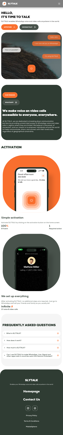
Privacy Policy (31, 416)
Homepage (31, 391)
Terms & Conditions (31, 421)
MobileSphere (31, 427)
